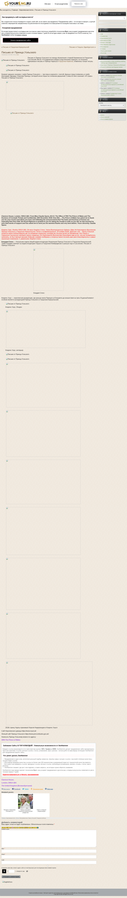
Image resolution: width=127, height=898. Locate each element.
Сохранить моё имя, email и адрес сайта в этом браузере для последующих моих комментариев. (28, 868)
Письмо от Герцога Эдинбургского (81, 47)
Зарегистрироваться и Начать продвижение (21, 775)
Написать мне (78, 4)
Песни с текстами (106, 42)
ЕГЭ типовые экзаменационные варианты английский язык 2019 (112, 84)
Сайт (2, 860)
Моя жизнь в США (106, 40)
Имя (3, 848)
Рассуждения (104, 47)
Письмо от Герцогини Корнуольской (16, 47)
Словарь (103, 49)
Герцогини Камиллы (66, 61)
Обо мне (47, 4)
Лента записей (105, 117)
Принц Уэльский (32, 818)
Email (3, 854)
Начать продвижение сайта (21, 40)
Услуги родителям (61, 4)
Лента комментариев (107, 119)
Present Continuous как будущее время (112, 67)
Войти (102, 115)
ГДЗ (102, 34)
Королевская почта (10, 818)
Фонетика (103, 53)
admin (17, 54)
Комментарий (5, 829)
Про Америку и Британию (108, 44)
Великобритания (24, 818)
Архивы (101, 103)
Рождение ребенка (41, 818)
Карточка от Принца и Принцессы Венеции (113, 65)
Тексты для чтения (106, 51)
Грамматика (104, 36)
